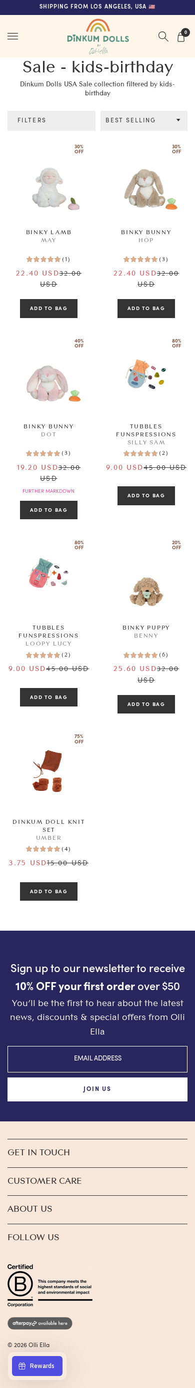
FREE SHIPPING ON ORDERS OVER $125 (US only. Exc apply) (97, 7)
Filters (32, 121)
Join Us (97, 1089)
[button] (144, 121)
